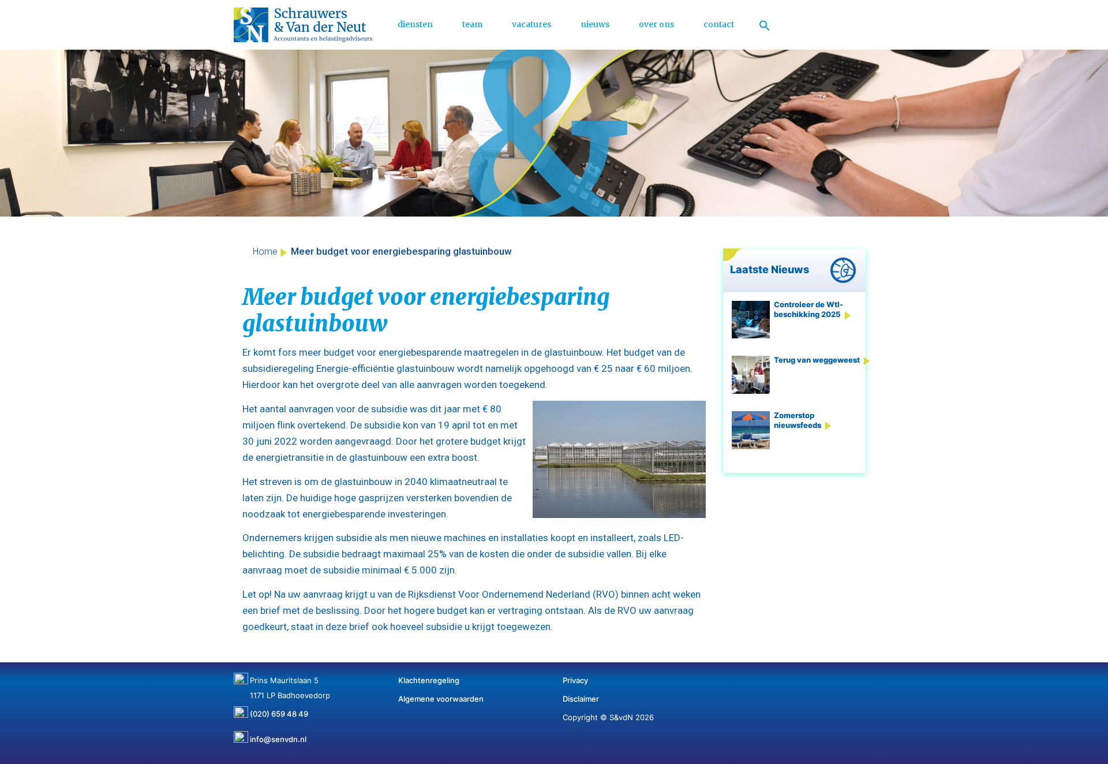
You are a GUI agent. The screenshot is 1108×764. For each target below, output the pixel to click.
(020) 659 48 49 (279, 709)
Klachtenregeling (428, 680)
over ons (656, 24)
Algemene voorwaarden (441, 698)
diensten (415, 24)
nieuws (595, 24)
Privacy (575, 680)
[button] (764, 25)
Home (265, 251)
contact (718, 24)
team (472, 24)
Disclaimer (581, 698)
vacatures (531, 24)
